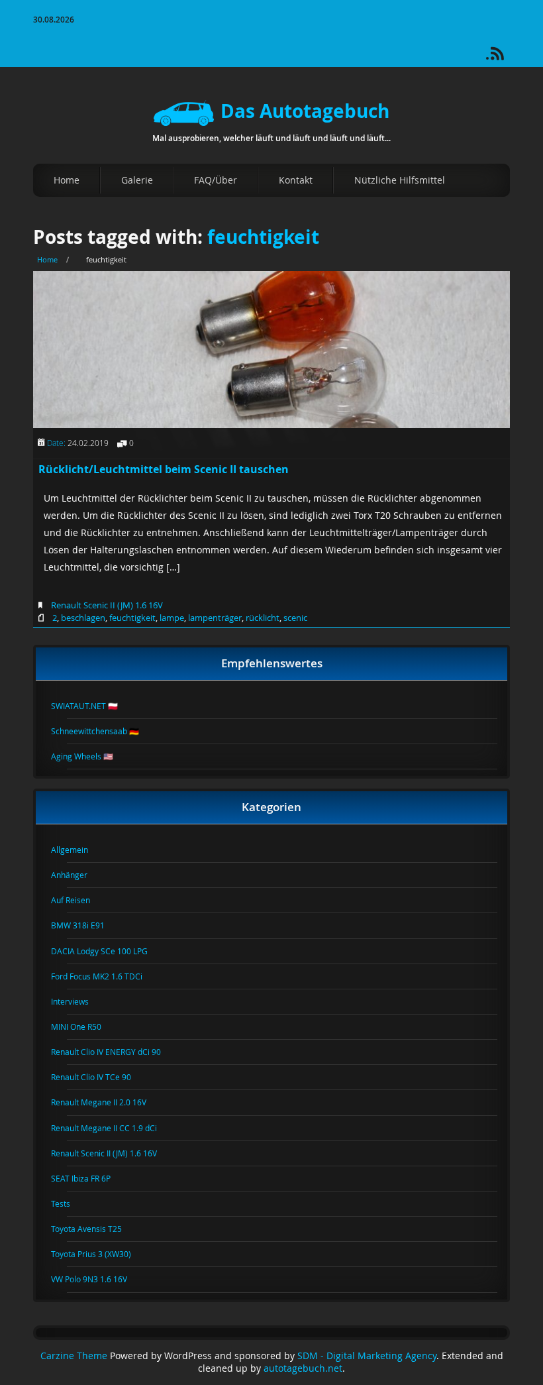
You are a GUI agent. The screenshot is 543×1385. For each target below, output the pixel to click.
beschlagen (83, 618)
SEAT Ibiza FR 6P (89, 1178)
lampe (172, 618)
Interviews (78, 1001)
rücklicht (262, 618)
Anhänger (77, 874)
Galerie (137, 180)
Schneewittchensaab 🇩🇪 (103, 731)
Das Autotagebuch (305, 111)
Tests (68, 1203)
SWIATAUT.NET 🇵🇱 (92, 705)
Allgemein (77, 849)
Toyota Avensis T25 (94, 1228)
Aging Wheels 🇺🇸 (90, 756)
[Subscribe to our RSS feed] (503, 58)
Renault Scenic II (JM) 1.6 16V (107, 605)
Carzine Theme (73, 1356)
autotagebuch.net (303, 1368)
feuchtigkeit (263, 237)
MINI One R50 (84, 1026)
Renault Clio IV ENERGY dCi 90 (114, 1051)
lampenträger (215, 618)
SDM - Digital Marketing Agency (366, 1356)
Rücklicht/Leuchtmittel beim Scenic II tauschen (163, 469)
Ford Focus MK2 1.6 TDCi (104, 976)
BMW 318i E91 (86, 925)
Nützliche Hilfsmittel (399, 180)
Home (66, 180)
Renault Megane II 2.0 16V (106, 1102)
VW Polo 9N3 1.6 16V (97, 1279)
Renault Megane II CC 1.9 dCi (112, 1128)
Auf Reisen (78, 900)
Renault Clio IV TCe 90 (99, 1077)
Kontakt (296, 180)
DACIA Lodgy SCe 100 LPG (107, 951)
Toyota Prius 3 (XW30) (99, 1253)
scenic (295, 618)
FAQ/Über (215, 180)
